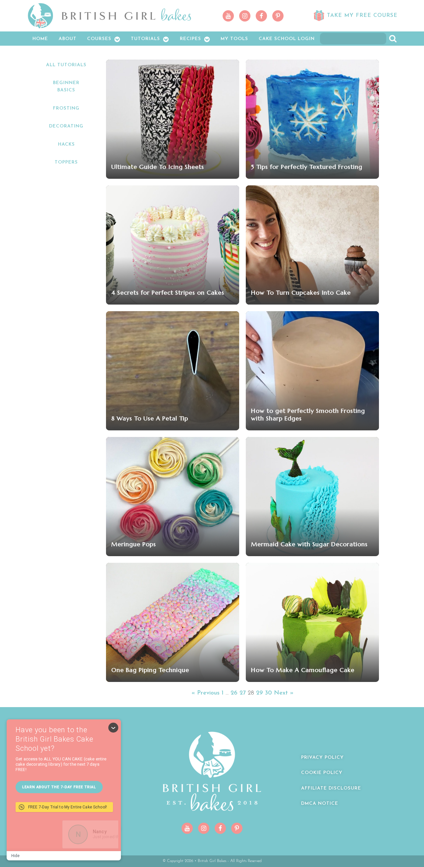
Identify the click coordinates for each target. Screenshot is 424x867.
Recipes (190, 38)
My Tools (234, 38)
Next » (283, 693)
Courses (99, 38)
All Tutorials (66, 65)
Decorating (66, 126)
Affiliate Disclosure (331, 788)
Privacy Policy (322, 757)
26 (234, 693)
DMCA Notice (319, 803)
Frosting (66, 108)
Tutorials (145, 38)
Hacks (66, 144)
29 (259, 693)
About (68, 38)
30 (268, 693)
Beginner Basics (66, 86)
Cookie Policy (322, 772)
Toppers (66, 162)
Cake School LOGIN (287, 38)
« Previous (205, 693)
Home (40, 38)
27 (242, 693)
